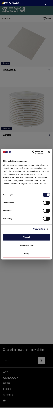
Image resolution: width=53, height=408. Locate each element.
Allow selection (26, 245)
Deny (26, 254)
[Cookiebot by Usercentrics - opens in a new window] (32, 152)
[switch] (46, 203)
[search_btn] (44, 3)
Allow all (26, 237)
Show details (39, 229)
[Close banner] (49, 152)
